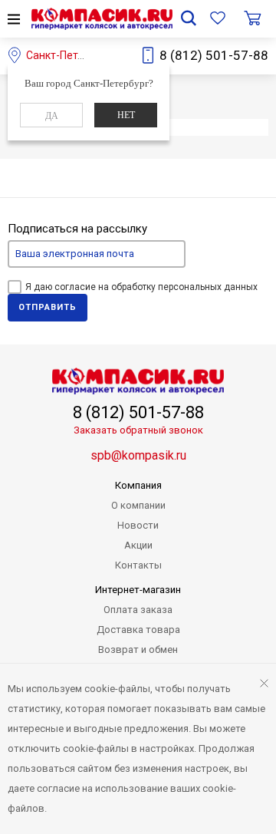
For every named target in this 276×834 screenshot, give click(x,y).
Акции (138, 545)
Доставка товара (138, 629)
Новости (138, 525)
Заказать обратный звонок (138, 430)
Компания (138, 485)
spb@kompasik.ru (138, 455)
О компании (138, 505)
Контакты (138, 565)
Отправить (47, 307)
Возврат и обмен (138, 649)
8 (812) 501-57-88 (213, 55)
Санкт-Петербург (69, 55)
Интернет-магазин (138, 589)
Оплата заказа (138, 609)
